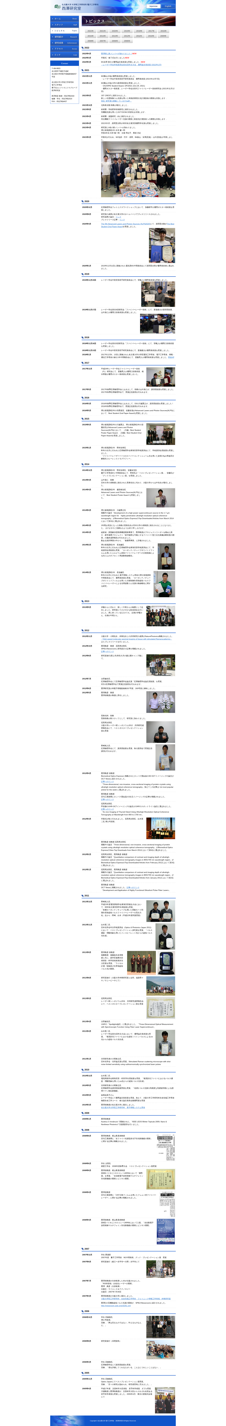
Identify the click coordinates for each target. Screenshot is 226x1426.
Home (81, 20)
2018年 (139, 31)
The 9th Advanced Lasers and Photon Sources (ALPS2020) (125, 224)
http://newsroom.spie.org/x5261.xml (116, 1306)
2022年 (91, 31)
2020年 (115, 31)
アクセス (82, 50)
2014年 (103, 36)
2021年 (103, 31)
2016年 (164, 31)
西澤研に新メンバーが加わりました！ (116, 54)
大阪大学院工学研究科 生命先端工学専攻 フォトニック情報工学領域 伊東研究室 (136, 1299)
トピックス (83, 32)
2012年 (127, 36)
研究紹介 (82, 38)
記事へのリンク (107, 651)
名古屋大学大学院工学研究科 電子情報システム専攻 (123, 1107)
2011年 (139, 36)
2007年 (103, 41)
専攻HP (171, 357)
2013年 (115, 36)
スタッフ (82, 26)
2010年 (151, 36)
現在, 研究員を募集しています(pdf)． (116, 101)
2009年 (163, 36)
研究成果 (82, 44)
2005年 (127, 41)
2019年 (127, 31)
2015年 (91, 36)
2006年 (115, 41)
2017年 (151, 31)
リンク (118, 217)
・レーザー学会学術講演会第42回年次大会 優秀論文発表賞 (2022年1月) (131, 65)
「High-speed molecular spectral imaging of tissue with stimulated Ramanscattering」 (136, 639)
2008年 (91, 41)
